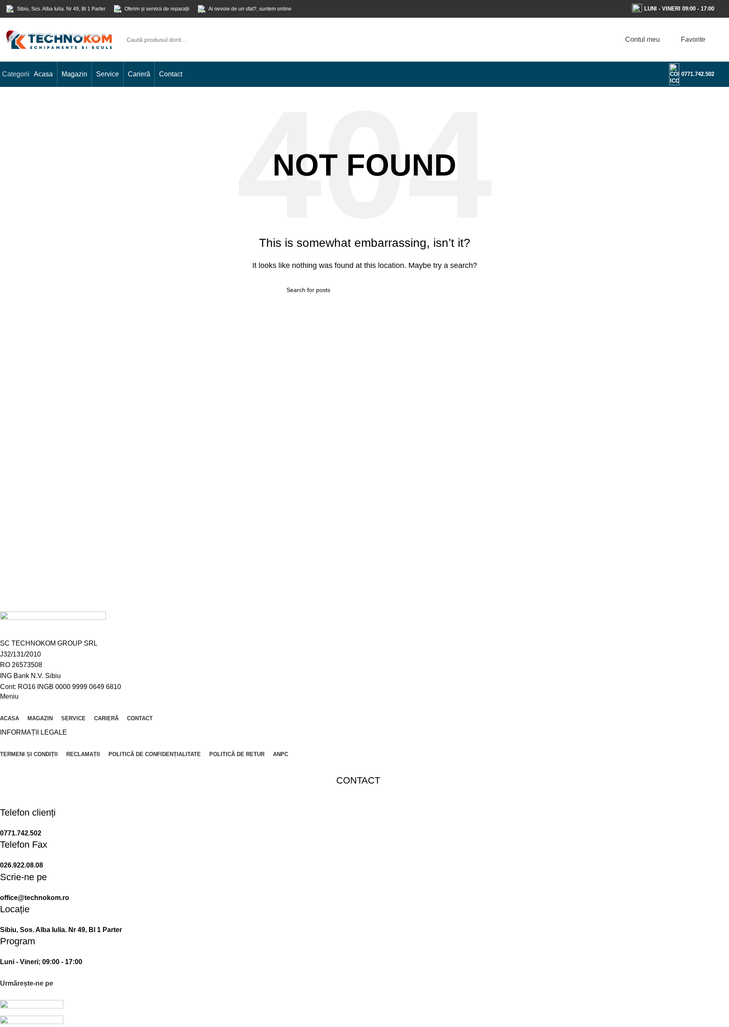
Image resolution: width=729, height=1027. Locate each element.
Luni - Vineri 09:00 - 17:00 (679, 8)
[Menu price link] (358, 822)
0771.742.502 (697, 74)
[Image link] (31, 1007)
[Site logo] (59, 39)
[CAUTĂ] (597, 39)
